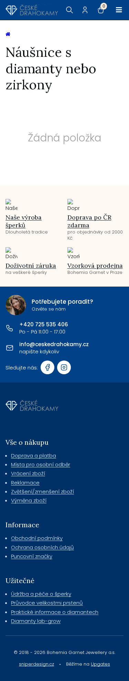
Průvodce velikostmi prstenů (47, 602)
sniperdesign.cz (36, 664)
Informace (22, 524)
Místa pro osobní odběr (40, 464)
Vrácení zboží (28, 473)
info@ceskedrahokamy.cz (54, 344)
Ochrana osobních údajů (42, 547)
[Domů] (32, 9)
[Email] (10, 348)
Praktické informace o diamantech (54, 612)
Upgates (100, 664)
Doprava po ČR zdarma (89, 221)
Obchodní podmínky (37, 538)
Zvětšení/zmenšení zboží (42, 491)
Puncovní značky (31, 556)
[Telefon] (10, 328)
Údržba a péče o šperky (41, 593)
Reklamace (25, 482)
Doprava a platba (33, 455)
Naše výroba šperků (24, 221)
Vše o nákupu (27, 442)
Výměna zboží (28, 500)
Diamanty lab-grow (36, 621)
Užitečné (20, 580)
